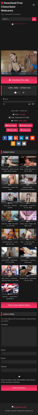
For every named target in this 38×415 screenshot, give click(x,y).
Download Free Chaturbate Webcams (12, 6)
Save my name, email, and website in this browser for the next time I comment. (18, 381)
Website (4, 366)
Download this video (20, 80)
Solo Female (12, 125)
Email (3, 358)
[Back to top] (32, 409)
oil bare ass (26, 130)
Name (3, 350)
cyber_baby (23, 121)
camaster (22, 114)
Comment (4, 324)
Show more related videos (19, 305)
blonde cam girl (26, 125)
